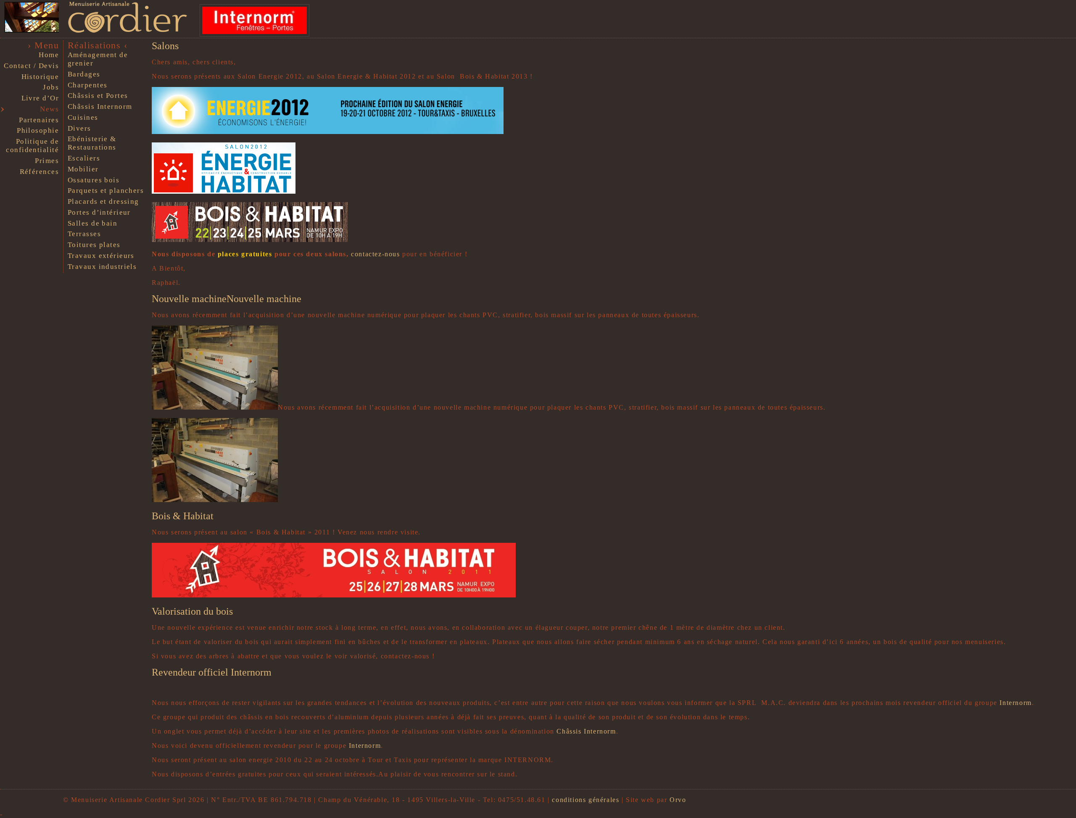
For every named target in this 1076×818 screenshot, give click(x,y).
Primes (47, 161)
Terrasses (84, 234)
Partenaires (39, 120)
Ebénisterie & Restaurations (92, 143)
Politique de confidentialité (32, 145)
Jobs (51, 87)
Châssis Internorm (100, 106)
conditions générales (585, 799)
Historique (40, 77)
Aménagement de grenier (98, 59)
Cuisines (83, 117)
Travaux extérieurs (101, 256)
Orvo (678, 799)
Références (39, 172)
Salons (165, 45)
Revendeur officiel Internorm (212, 672)
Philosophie (38, 130)
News (49, 109)
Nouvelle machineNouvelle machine (226, 298)
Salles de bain (92, 223)
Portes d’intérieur (99, 212)
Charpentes (87, 85)
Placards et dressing (103, 201)
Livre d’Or (40, 98)
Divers (79, 128)
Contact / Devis (31, 66)
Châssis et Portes (98, 96)
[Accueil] (123, 31)
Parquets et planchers (106, 191)
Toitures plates (94, 245)
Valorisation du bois (192, 611)
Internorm (1015, 702)
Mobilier (83, 169)
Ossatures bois (93, 180)
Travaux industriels (102, 267)
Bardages (84, 74)
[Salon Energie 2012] (328, 131)
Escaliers (84, 158)
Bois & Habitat (183, 515)
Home (49, 55)
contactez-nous (375, 254)
